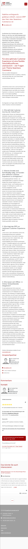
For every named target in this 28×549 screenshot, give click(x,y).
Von (6, 476)
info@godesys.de (15, 362)
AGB (2, 530)
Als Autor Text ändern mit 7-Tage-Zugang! (12, 446)
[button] (14, 490)
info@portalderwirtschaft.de (9, 518)
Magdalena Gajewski (13, 413)
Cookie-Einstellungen (6, 533)
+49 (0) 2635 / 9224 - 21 (9, 520)
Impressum (3, 525)
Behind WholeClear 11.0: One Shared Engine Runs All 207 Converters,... (13, 472)
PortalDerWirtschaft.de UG (12, 510)
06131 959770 (14, 363)
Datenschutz (4, 528)
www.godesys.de (6, 352)
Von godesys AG (7, 25)
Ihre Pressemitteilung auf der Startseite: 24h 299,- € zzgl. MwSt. (13, 438)
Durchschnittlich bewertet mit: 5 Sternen (12, 407)
